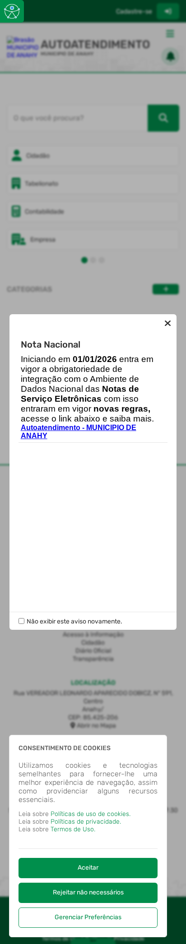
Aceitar (88, 867)
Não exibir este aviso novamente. (74, 621)
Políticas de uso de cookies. (90, 814)
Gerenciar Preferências (88, 917)
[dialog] (88, 836)
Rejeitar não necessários (88, 892)
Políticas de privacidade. (86, 821)
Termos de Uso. (73, 829)
